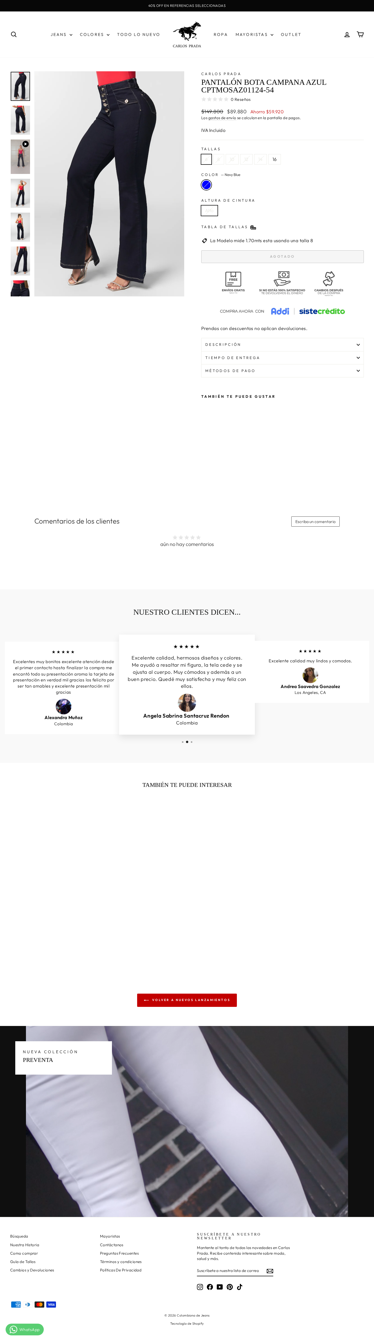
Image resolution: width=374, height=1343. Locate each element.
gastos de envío (222, 117)
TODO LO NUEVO (138, 34)
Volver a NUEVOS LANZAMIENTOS (190, 1000)
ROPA (221, 34)
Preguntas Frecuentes (119, 1253)
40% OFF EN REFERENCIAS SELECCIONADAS (187, 5)
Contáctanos (111, 1244)
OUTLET (291, 34)
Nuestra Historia (24, 1244)
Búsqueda (19, 1236)
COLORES (93, 34)
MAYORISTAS (252, 34)
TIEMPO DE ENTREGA (232, 357)
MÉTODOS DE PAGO (230, 370)
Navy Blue (206, 185)
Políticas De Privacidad (120, 1270)
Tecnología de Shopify (187, 1323)
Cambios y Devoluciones (32, 1270)
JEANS (59, 34)
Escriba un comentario (315, 521)
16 (274, 159)
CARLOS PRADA (221, 74)
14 (260, 159)
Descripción (223, 344)
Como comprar (24, 1253)
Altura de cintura (228, 200)
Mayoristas (110, 1236)
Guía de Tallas (22, 1261)
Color (220, 174)
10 (232, 159)
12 (246, 159)
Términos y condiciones (121, 1261)
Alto (209, 210)
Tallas (211, 149)
